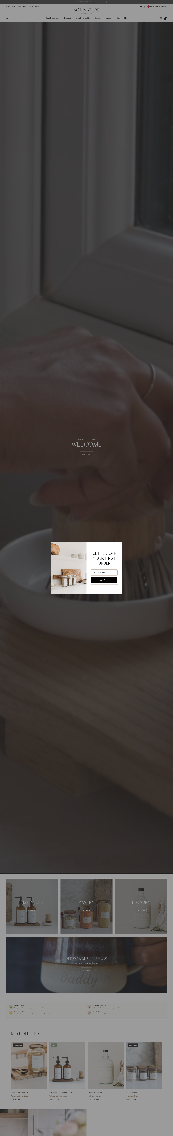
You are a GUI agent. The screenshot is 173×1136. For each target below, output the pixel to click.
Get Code (104, 580)
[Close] (119, 544)
